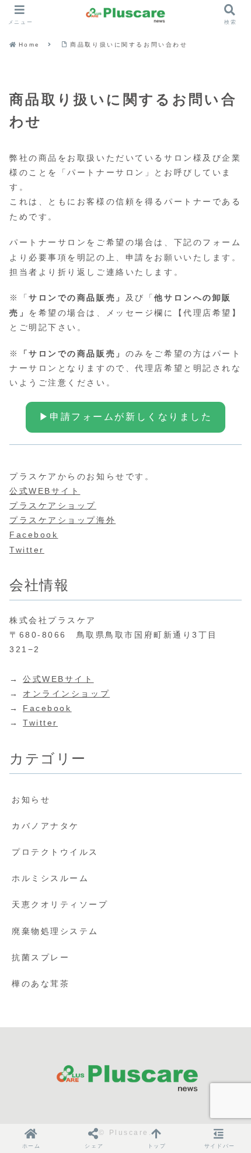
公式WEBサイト (44, 491)
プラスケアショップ (52, 505)
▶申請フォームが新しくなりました (125, 417)
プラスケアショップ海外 (62, 520)
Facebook (33, 534)
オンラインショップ (66, 693)
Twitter (26, 549)
